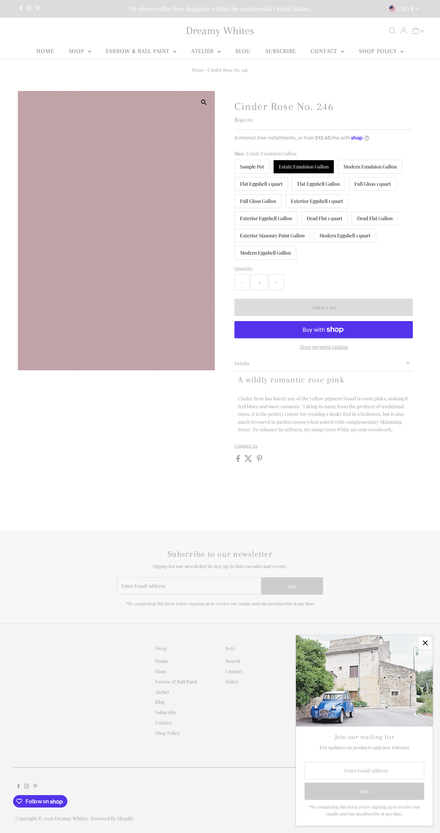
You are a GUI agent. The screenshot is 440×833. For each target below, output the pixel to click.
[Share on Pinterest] (259, 460)
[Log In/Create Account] (403, 31)
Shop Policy (379, 51)
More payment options (324, 346)
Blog (243, 51)
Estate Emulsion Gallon (304, 166)
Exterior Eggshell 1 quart (317, 201)
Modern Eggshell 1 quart (345, 235)
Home (45, 51)
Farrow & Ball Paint (139, 51)
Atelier (203, 51)
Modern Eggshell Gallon (265, 252)
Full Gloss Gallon (258, 201)
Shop (78, 51)
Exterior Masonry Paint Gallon (272, 235)
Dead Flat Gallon (375, 218)
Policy (232, 681)
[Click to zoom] (203, 102)
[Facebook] (21, 8)
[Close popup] (425, 643)
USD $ (405, 8)
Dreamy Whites (220, 30)
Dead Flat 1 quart (324, 218)
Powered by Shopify (112, 818)
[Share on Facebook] (238, 460)
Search (233, 661)
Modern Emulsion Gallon (370, 166)
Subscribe (280, 51)
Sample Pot (252, 166)
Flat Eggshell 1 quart (261, 184)
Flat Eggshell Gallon (318, 184)
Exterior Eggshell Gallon (266, 218)
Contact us (245, 445)
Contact (325, 51)
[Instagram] (29, 8)
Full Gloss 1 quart (372, 184)
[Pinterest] (37, 8)
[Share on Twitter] (248, 460)
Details (241, 363)
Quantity (243, 268)
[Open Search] (392, 31)
